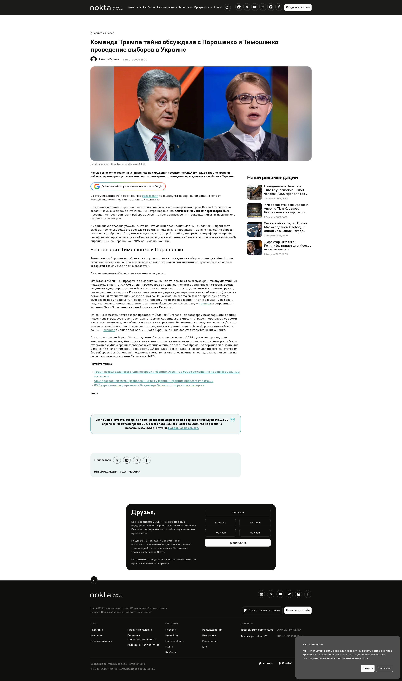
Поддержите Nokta (298, 7)
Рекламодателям (101, 641)
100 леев (220, 533)
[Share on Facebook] (146, 460)
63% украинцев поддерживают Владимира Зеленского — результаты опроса (149, 385)
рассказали (150, 196)
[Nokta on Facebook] (278, 7)
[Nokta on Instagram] (270, 7)
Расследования (167, 7)
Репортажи (186, 7)
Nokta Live (171, 635)
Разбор (147, 7)
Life (216, 7)
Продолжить (238, 543)
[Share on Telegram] (136, 460)
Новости (133, 7)
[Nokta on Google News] (238, 7)
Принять (368, 668)
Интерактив (210, 641)
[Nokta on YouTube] (254, 7)
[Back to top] (94, 580)
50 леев (255, 533)
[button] (227, 7)
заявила (109, 330)
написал (205, 303)
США (123, 472)
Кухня (169, 647)
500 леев (220, 523)
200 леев (255, 523)
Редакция (96, 630)
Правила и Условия (139, 630)
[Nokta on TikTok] (262, 7)
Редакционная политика (143, 645)
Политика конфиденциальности (141, 637)
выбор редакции (105, 472)
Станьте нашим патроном (264, 610)
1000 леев (238, 512)
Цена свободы (174, 641)
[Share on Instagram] (126, 460)
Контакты (96, 635)
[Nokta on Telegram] (246, 7)
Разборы (171, 652)
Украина (134, 472)
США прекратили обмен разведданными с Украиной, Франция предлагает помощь (153, 381)
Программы (201, 7)
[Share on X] (117, 460)
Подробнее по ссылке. (183, 428)
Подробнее (384, 668)
